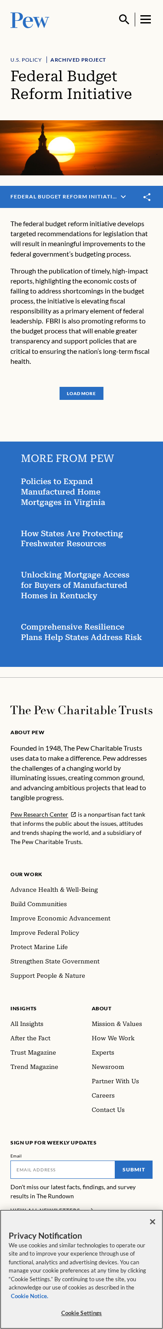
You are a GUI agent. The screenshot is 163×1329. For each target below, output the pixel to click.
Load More (81, 393)
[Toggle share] (147, 197)
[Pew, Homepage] (30, 19)
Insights (23, 1008)
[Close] (152, 1221)
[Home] (81, 710)
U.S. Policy (26, 59)
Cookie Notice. (29, 1296)
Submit (134, 1169)
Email (16, 1156)
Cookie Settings (81, 1312)
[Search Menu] (124, 19)
